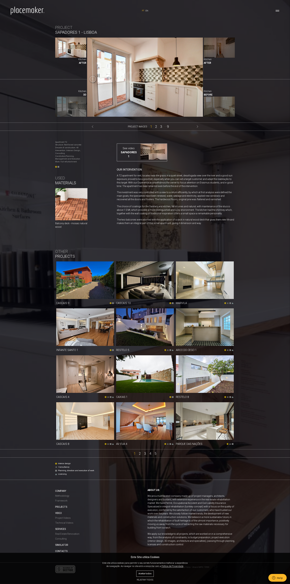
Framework (61, 500)
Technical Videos (64, 522)
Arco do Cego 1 (186, 350)
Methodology (62, 495)
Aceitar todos (145, 573)
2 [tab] (156, 126)
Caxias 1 (122, 397)
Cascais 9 (62, 303)
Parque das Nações (189, 444)
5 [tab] (155, 453)
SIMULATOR (61, 545)
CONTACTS (61, 551)
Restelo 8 (182, 397)
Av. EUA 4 (121, 444)
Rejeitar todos (145, 579)
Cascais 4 (62, 397)
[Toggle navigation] (277, 10)
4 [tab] (150, 453)
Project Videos (63, 518)
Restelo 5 (122, 350)
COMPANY (60, 491)
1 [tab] (151, 126)
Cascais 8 (62, 444)
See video (129, 148)
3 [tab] (161, 126)
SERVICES (60, 529)
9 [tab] (168, 126)
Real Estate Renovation (67, 534)
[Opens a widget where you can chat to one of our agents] (277, 578)
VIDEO (58, 513)
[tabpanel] (145, 79)
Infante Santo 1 (67, 350)
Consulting (61, 538)
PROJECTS (61, 507)
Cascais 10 (123, 303)
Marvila (181, 303)
